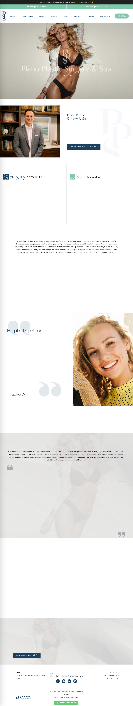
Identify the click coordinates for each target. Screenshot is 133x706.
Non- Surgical (28, 16)
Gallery (42, 16)
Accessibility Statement (71, 697)
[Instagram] (69, 681)
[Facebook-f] (58, 681)
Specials (91, 16)
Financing (77, 16)
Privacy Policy (58, 697)
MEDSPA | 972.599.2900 (36, 7)
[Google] (75, 681)
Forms (66, 16)
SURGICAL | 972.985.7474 (96, 7)
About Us (54, 16)
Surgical (13, 16)
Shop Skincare (105, 16)
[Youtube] (63, 681)
